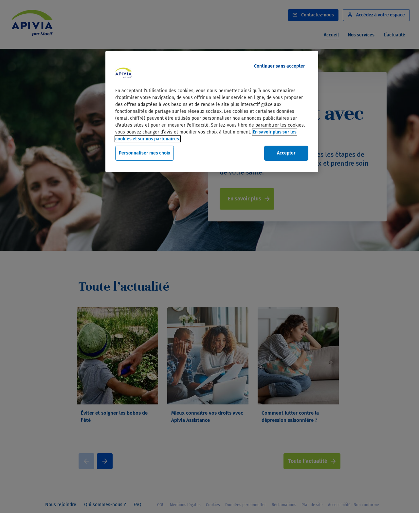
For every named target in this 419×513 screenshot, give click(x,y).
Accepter (286, 153)
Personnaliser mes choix (144, 153)
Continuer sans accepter (279, 66)
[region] (211, 111)
